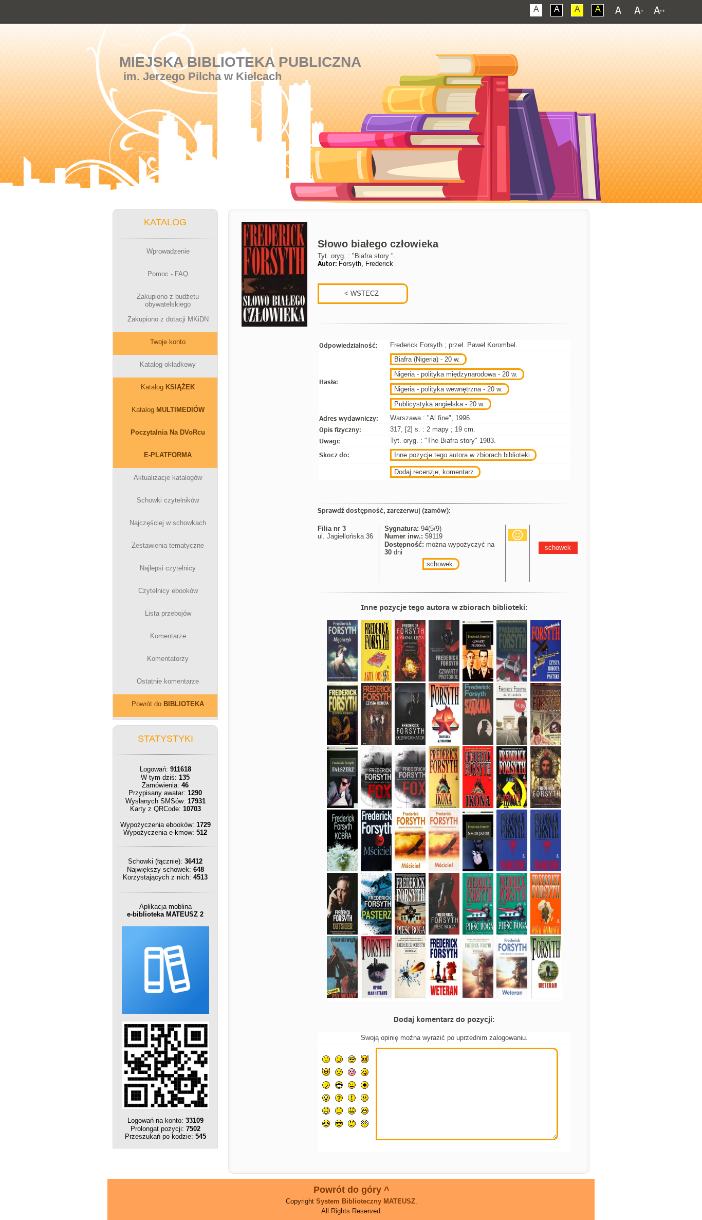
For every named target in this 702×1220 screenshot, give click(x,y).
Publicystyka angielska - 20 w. (439, 404)
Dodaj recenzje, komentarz (434, 472)
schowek (440, 564)
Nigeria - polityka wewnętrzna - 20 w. (448, 389)
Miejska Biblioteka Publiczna (240, 62)
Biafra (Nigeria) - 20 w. (427, 359)
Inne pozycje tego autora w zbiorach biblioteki (462, 455)
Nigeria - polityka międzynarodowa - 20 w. (456, 374)
